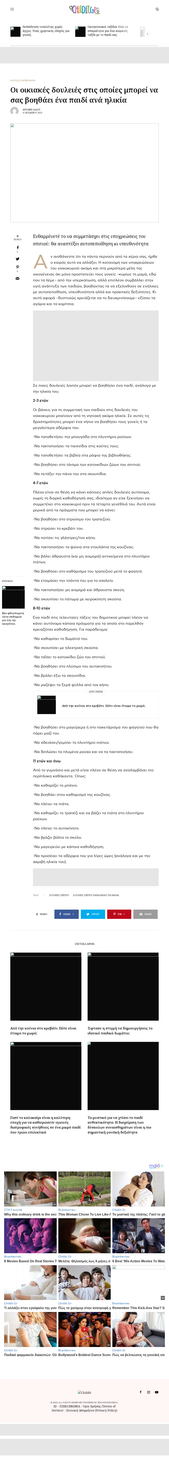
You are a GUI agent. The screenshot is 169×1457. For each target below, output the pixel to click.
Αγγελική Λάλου (31, 109)
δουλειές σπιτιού (59, 895)
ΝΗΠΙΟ (14, 81)
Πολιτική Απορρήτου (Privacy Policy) (91, 1410)
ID (55, 1406)
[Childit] (84, 9)
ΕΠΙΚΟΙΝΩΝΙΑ (70, 1406)
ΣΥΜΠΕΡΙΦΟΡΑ (27, 81)
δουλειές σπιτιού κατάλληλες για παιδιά (96, 895)
